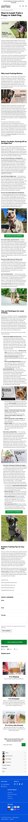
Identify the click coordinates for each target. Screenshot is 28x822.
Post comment (6, 630)
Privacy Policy (15, 817)
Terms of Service (4, 819)
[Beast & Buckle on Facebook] (17, 784)
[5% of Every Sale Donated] (14, 717)
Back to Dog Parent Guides (15, 642)
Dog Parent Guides (8, 10)
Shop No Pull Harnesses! (14, 511)
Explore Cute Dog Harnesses (14, 235)
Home (2, 10)
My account (10, 798)
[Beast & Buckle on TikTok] (22, 784)
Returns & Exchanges (12, 794)
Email (2, 607)
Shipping (10, 796)
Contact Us (10, 792)
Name (2, 600)
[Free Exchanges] (14, 690)
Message (3, 615)
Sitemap (11, 819)
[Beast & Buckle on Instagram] (14, 784)
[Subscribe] (23, 744)
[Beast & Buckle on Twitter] (19, 784)
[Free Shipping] (14, 668)
